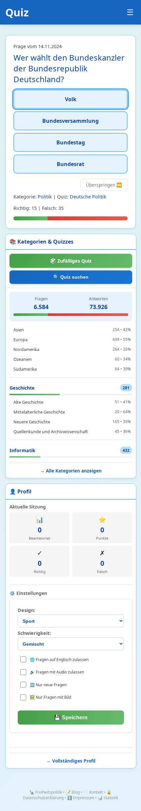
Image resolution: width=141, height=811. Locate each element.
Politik (45, 197)
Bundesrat (70, 164)
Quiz (17, 12)
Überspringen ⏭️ (104, 185)
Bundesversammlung (70, 120)
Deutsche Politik (88, 197)
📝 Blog (73, 792)
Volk (70, 99)
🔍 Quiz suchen (71, 277)
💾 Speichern (71, 717)
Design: (26, 610)
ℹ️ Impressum (80, 798)
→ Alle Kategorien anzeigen (71, 471)
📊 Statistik (108, 798)
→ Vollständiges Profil (70, 761)
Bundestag (70, 142)
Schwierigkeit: (34, 633)
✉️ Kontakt (93, 792)
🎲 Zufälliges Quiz (70, 261)
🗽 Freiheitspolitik (46, 792)
